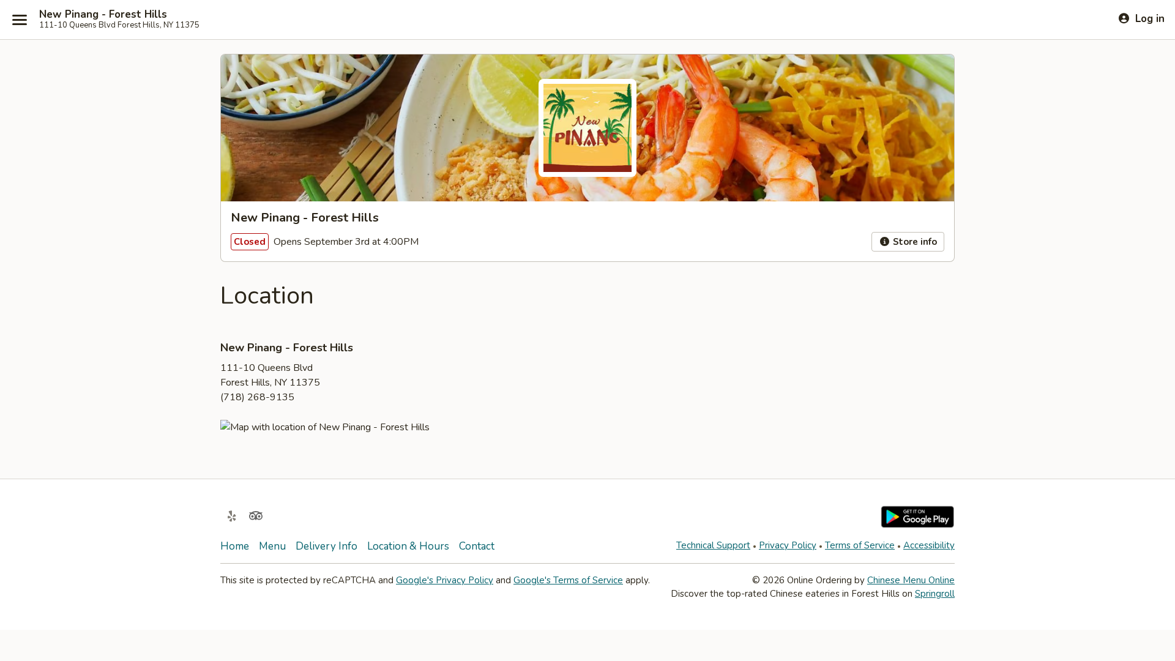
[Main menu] (19, 19)
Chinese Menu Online (911, 580)
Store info (913, 242)
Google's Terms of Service (568, 580)
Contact (476, 546)
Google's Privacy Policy (444, 580)
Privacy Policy (787, 545)
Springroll (935, 594)
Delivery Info (326, 546)
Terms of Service (860, 545)
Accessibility (929, 545)
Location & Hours (408, 546)
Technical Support (713, 545)
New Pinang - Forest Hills (103, 15)
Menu (272, 546)
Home (234, 546)
